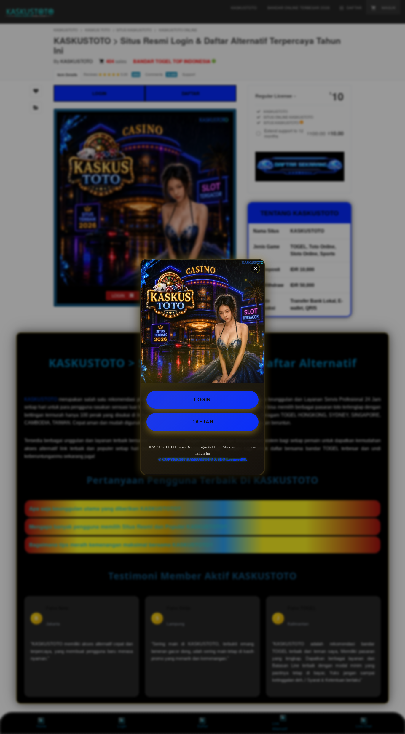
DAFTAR (202, 421)
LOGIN (202, 399)
